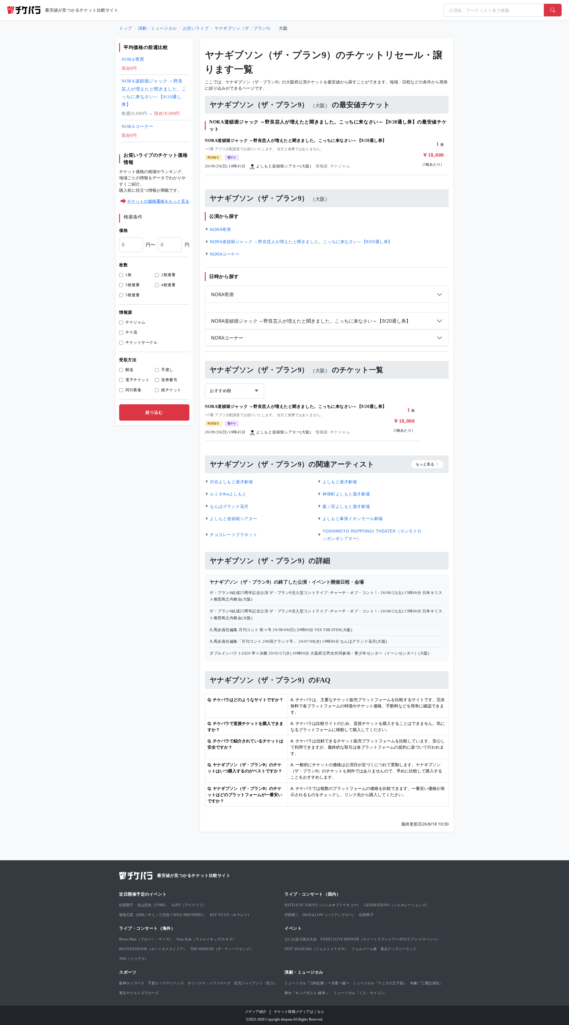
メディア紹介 (255, 1012)
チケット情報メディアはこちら (299, 1012)
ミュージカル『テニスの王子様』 (380, 983)
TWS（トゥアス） (133, 959)
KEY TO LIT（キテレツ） (230, 915)
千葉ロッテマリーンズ (166, 983)
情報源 (125, 312)
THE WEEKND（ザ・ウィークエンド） (221, 949)
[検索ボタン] (553, 10)
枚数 (123, 265)
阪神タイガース (131, 983)
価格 (123, 230)
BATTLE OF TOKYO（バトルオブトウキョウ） (322, 905)
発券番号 (169, 380)
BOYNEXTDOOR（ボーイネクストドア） (153, 949)
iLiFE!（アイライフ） (189, 905)
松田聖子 (126, 905)
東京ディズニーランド (399, 949)
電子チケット (137, 380)
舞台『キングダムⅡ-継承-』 (307, 993)
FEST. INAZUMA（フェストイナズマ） (316, 949)
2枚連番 (168, 275)
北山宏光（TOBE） (152, 905)
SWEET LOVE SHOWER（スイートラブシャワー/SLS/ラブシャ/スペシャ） (380, 939)
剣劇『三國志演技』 (426, 983)
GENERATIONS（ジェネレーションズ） (396, 905)
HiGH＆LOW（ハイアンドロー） (329, 915)
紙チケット (171, 390)
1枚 (128, 275)
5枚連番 (132, 295)
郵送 (129, 369)
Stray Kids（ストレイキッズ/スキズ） (206, 939)
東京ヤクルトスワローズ (139, 993)
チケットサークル (141, 342)
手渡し (167, 369)
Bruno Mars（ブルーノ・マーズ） (146, 939)
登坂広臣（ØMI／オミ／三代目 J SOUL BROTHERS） (162, 915)
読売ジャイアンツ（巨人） (255, 983)
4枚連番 (168, 285)
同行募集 (133, 390)
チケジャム (135, 322)
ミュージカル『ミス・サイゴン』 (361, 993)
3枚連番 (132, 285)
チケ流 (131, 332)
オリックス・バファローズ (209, 983)
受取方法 (127, 360)
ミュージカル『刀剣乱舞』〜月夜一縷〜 (316, 983)
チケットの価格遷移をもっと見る (158, 201)
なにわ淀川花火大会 (300, 939)
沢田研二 (291, 915)
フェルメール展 (364, 949)
